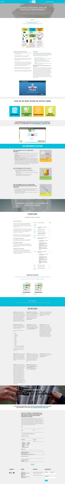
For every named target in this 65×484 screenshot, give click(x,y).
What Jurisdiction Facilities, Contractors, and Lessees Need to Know (32, 23)
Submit (32, 464)
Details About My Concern (24, 456)
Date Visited (34, 439)
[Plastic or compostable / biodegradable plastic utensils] (32, 454)
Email (33, 430)
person (33, 312)
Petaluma (34, 232)
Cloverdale (28, 442)
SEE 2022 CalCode (32, 400)
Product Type (23, 449)
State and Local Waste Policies (25, 473)
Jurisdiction (23, 439)
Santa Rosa (34, 237)
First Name (46, 472)
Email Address (47, 476)
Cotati (34, 229)
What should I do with (49, 1)
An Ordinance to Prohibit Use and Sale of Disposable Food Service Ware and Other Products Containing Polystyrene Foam (32, 302)
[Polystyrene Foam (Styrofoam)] (32, 452)
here (39, 217)
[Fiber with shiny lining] (32, 453)
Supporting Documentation (25, 459)
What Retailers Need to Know (32, 22)
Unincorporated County (25, 447)
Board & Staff (23, 472)
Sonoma (34, 265)
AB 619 (14, 392)
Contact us (41, 472)
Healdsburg (34, 231)
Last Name (52, 472)
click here (40, 76)
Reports (22, 475)
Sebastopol (34, 251)
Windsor (34, 266)
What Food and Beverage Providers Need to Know (32, 21)
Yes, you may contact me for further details (28, 433)
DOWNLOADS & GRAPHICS (40, 123)
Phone (22, 430)
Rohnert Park (24, 444)
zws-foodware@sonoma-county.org (39, 407)
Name (22, 426)
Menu (3, 1)
